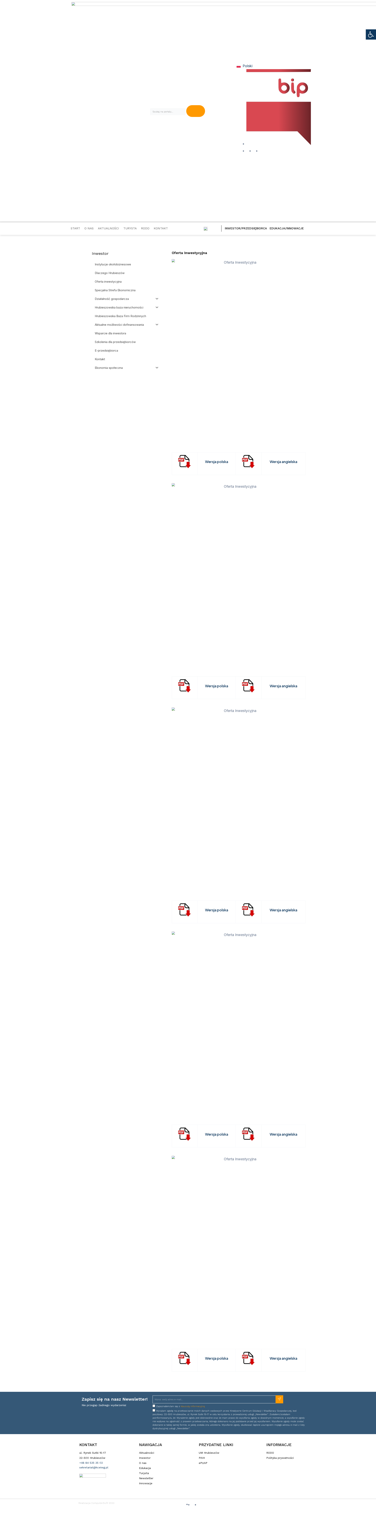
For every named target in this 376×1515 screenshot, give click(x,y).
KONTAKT (161, 228)
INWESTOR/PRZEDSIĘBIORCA (246, 228)
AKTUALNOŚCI (108, 228)
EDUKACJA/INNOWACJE (287, 228)
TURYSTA (130, 228)
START (75, 228)
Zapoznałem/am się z (180, 1406)
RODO (145, 228)
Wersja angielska (283, 461)
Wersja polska (216, 461)
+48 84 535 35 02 (91, 1462)
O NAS (89, 228)
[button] (371, 34)
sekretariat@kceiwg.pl (93, 1467)
